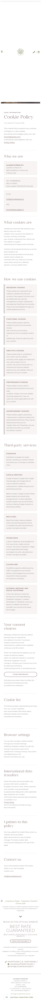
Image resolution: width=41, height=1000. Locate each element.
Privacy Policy (9, 142)
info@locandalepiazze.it (15, 199)
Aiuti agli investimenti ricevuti (20, 994)
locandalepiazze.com (12, 137)
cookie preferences (20, 675)
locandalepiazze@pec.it (15, 210)
